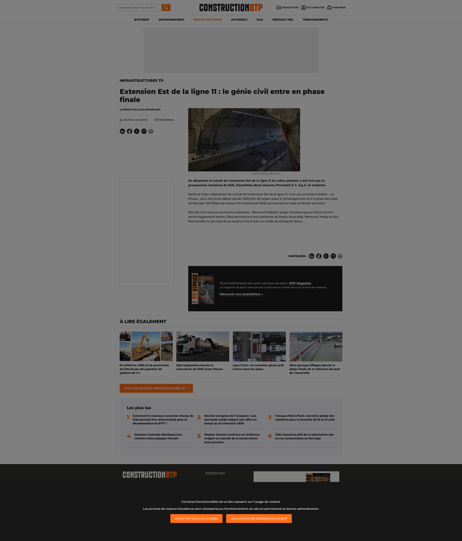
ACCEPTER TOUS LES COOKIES (196, 518)
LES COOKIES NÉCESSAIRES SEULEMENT (259, 518)
